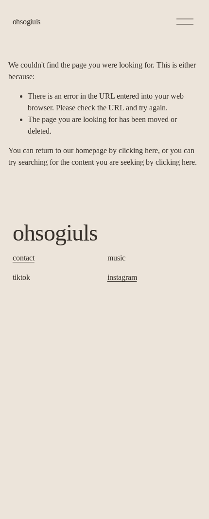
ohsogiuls (26, 21)
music (116, 258)
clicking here (138, 150)
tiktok (21, 277)
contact (24, 258)
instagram (122, 277)
